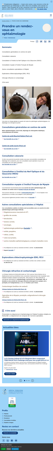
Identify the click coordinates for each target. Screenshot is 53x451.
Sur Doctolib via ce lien (11, 139)
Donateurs (7, 418)
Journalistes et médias (10, 420)
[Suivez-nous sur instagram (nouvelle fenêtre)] (11, 440)
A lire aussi (5, 82)
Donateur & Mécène (6, 20)
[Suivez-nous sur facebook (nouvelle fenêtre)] (3, 440)
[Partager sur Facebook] (37, 41)
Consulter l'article (10, 373)
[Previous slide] (20, 380)
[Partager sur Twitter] (41, 41)
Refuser (8, 448)
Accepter (3, 448)
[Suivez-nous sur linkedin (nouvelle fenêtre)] (7, 440)
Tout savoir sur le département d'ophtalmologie (16, 319)
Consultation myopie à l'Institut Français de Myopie (17, 65)
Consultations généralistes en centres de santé (16, 52)
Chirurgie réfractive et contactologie (13, 78)
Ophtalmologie (11, 37)
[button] (24, 380)
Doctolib (31, 197)
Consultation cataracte (9, 56)
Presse (15, 369)
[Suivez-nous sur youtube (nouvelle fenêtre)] (16, 440)
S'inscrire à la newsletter (10, 433)
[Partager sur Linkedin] (45, 41)
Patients (6, 413)
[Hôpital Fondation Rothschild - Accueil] (7, 16)
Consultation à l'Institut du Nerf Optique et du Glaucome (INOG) (21, 60)
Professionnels (8, 416)
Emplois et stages (8, 422)
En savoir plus (15, 448)
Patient (5, 37)
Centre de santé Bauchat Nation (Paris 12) (17, 136)
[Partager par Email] (49, 41)
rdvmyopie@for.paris (28, 192)
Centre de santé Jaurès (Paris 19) (14, 146)
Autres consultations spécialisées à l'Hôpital (15, 69)
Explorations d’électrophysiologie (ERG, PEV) (16, 73)
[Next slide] (32, 380)
